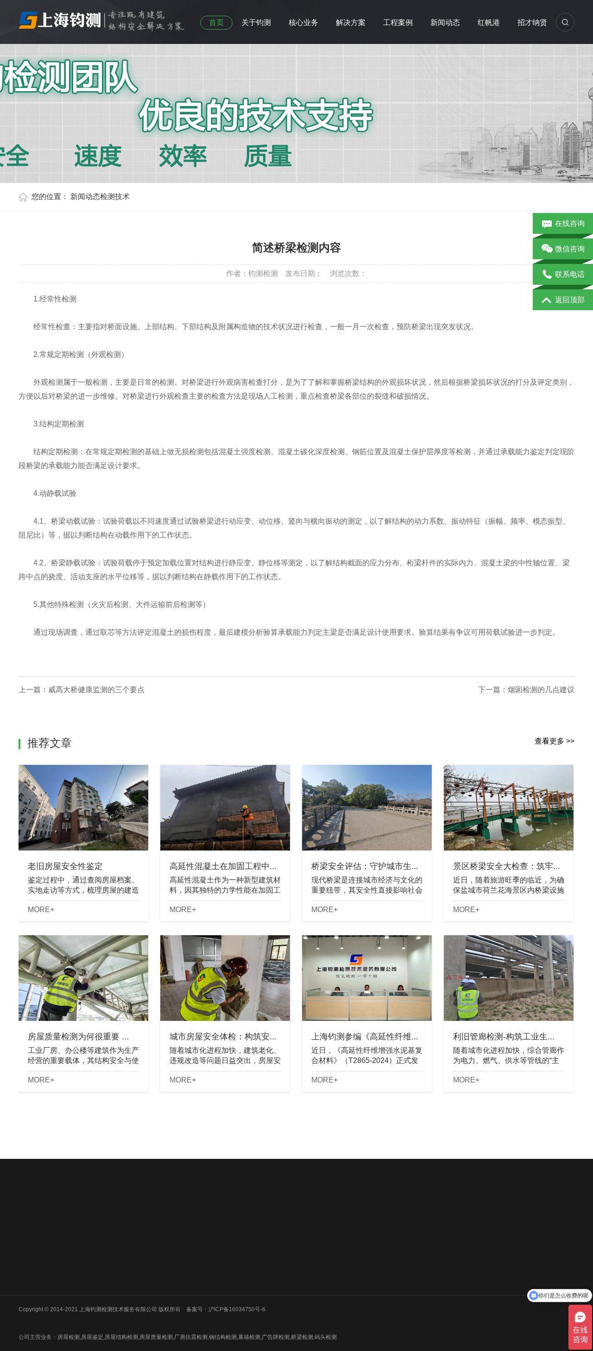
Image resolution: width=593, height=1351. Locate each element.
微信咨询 (570, 249)
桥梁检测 (99, 1256)
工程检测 (168, 1256)
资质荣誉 (30, 1268)
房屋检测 (99, 1244)
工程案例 (398, 22)
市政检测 (99, 1268)
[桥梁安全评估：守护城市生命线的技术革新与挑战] (367, 808)
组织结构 (30, 1256)
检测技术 (115, 196)
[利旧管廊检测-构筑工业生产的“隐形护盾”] (509, 978)
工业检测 (99, 1304)
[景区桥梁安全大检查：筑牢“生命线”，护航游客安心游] (509, 808)
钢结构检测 (101, 1280)
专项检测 (168, 1280)
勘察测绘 (99, 1316)
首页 (216, 22)
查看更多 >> (554, 741)
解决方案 (351, 22)
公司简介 (30, 1244)
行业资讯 (237, 1256)
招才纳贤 (532, 22)
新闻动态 (445, 22)
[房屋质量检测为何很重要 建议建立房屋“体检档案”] (83, 978)
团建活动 (30, 1280)
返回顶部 (570, 300)
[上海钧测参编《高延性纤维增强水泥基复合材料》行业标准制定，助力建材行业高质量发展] (367, 978)
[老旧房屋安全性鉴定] (83, 808)
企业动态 (237, 1244)
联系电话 (570, 274)
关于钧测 (256, 22)
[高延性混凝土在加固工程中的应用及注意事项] (225, 808)
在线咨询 (570, 223)
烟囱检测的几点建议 (541, 690)
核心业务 (303, 22)
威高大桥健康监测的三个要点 (96, 690)
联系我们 (30, 1292)
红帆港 (489, 22)
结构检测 (168, 1268)
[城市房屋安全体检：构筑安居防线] (225, 978)
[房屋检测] (102, 18)
